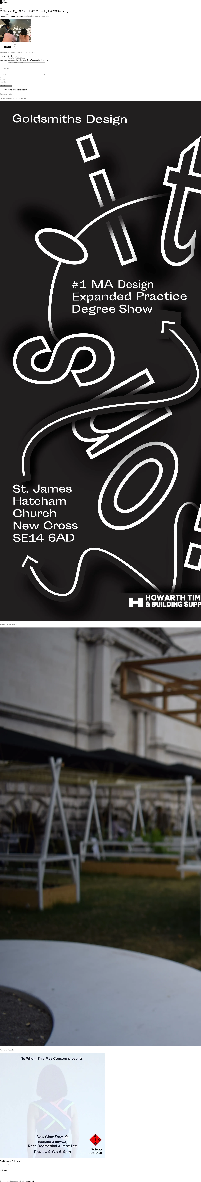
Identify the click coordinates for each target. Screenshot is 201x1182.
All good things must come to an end (13, 98)
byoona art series (15, 57)
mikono (15, 46)
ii (4, 1166)
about (6, 14)
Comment (4, 74)
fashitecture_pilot (6, 94)
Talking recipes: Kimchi (8, 624)
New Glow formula (7, 1050)
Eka (14, 43)
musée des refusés (15, 62)
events (7, 1165)
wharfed (16, 44)
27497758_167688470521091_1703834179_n (17, 52)
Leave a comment (42, 16)
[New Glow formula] (52, 1157)
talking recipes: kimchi (16, 58)
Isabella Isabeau (29, 16)
